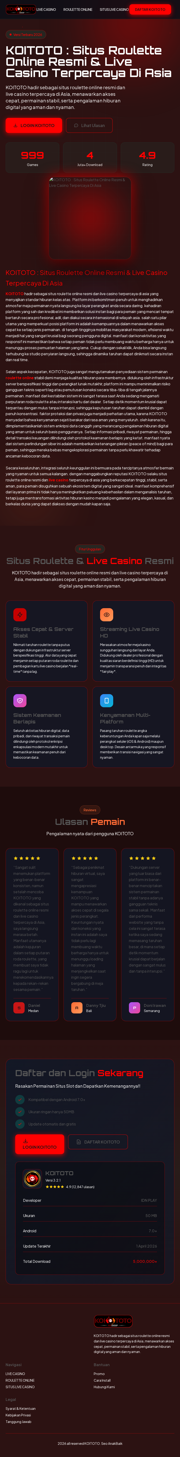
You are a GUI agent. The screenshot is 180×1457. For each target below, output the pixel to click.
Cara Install (102, 1380)
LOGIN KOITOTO (38, 125)
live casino (58, 479)
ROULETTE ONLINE (78, 9)
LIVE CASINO (46, 9)
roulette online (20, 377)
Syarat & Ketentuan (21, 1408)
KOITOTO (15, 293)
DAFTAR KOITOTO (150, 9)
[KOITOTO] (21, 9)
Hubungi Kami (104, 1387)
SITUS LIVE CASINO (114, 9)
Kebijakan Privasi (18, 1415)
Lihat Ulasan (93, 125)
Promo (99, 1374)
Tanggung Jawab (18, 1421)
